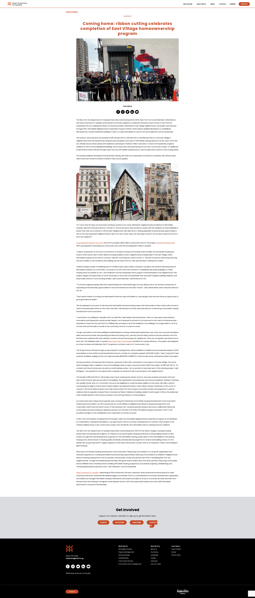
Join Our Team (156, 564)
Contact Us (153, 524)
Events (173, 552)
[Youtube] (137, 112)
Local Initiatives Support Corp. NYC (89, 243)
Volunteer (119, 522)
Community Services (125, 561)
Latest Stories (176, 549)
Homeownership (124, 555)
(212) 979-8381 (72, 556)
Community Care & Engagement (130, 564)
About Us (154, 549)
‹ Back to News (72, 12)
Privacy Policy (176, 555)
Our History (154, 552)
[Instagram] (123, 112)
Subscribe (136, 522)
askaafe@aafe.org (74, 558)
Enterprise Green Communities (120, 341)
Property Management (126, 552)
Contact (222, 4)
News (213, 4)
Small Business (123, 558)
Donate (244, 4)
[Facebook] (118, 112)
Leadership (154, 555)
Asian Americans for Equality (87, 472)
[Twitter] (127, 112)
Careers (232, 4)
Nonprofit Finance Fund (165, 243)
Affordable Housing (125, 549)
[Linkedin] (132, 112)
